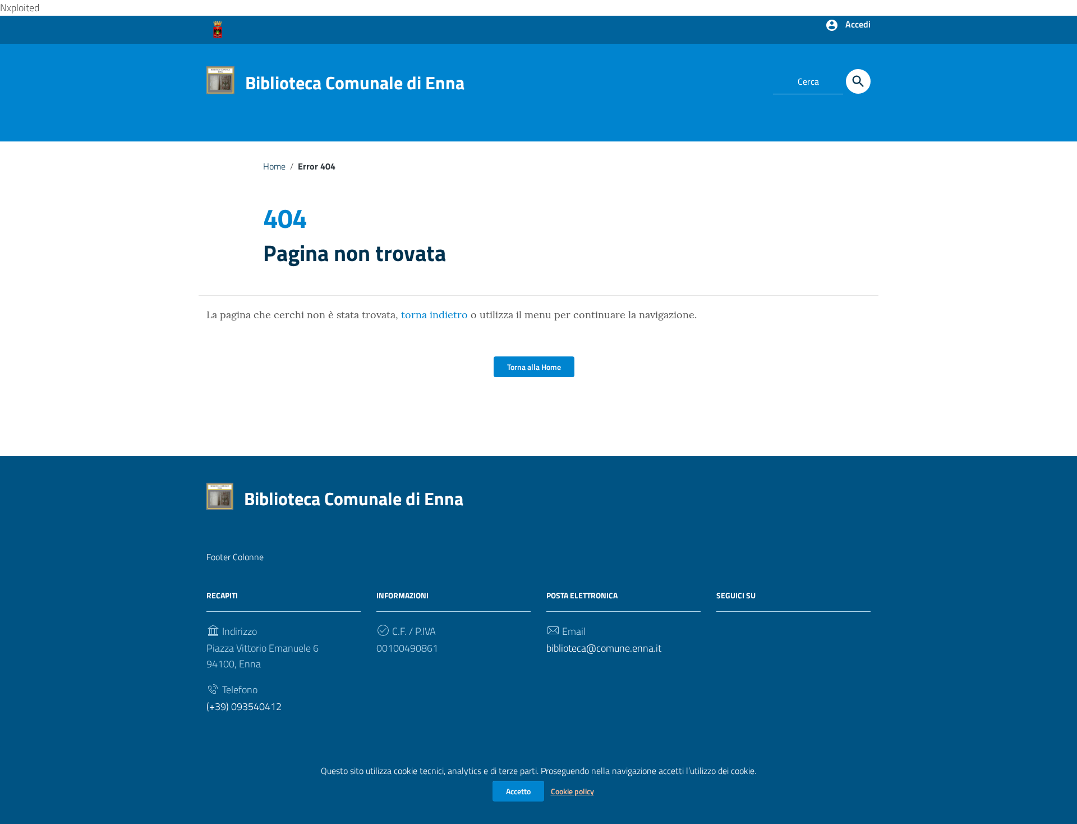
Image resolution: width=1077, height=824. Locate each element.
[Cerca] (858, 81)
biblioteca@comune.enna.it (603, 648)
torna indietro (434, 314)
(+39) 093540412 (244, 706)
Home (274, 166)
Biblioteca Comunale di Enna (354, 82)
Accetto (518, 791)
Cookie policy (572, 791)
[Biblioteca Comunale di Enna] (220, 78)
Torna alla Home (534, 367)
